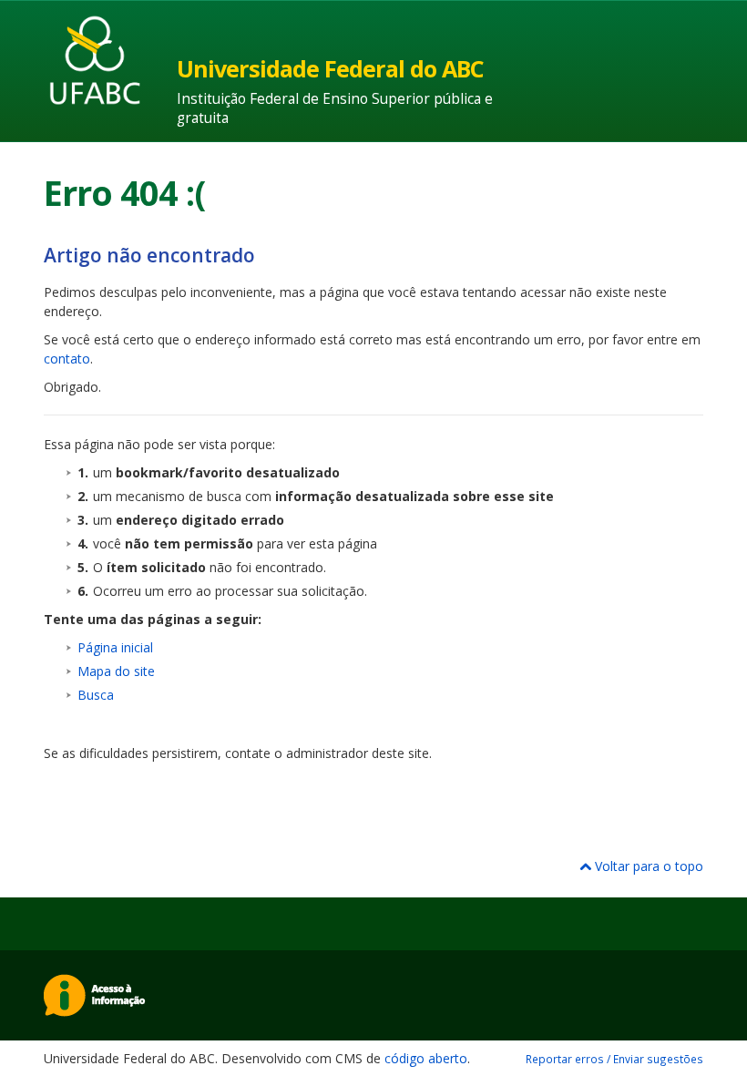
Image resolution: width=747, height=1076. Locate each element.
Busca (95, 694)
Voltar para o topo (647, 866)
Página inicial (115, 647)
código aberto (425, 1058)
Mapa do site (116, 671)
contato (67, 358)
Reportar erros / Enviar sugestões (614, 1058)
